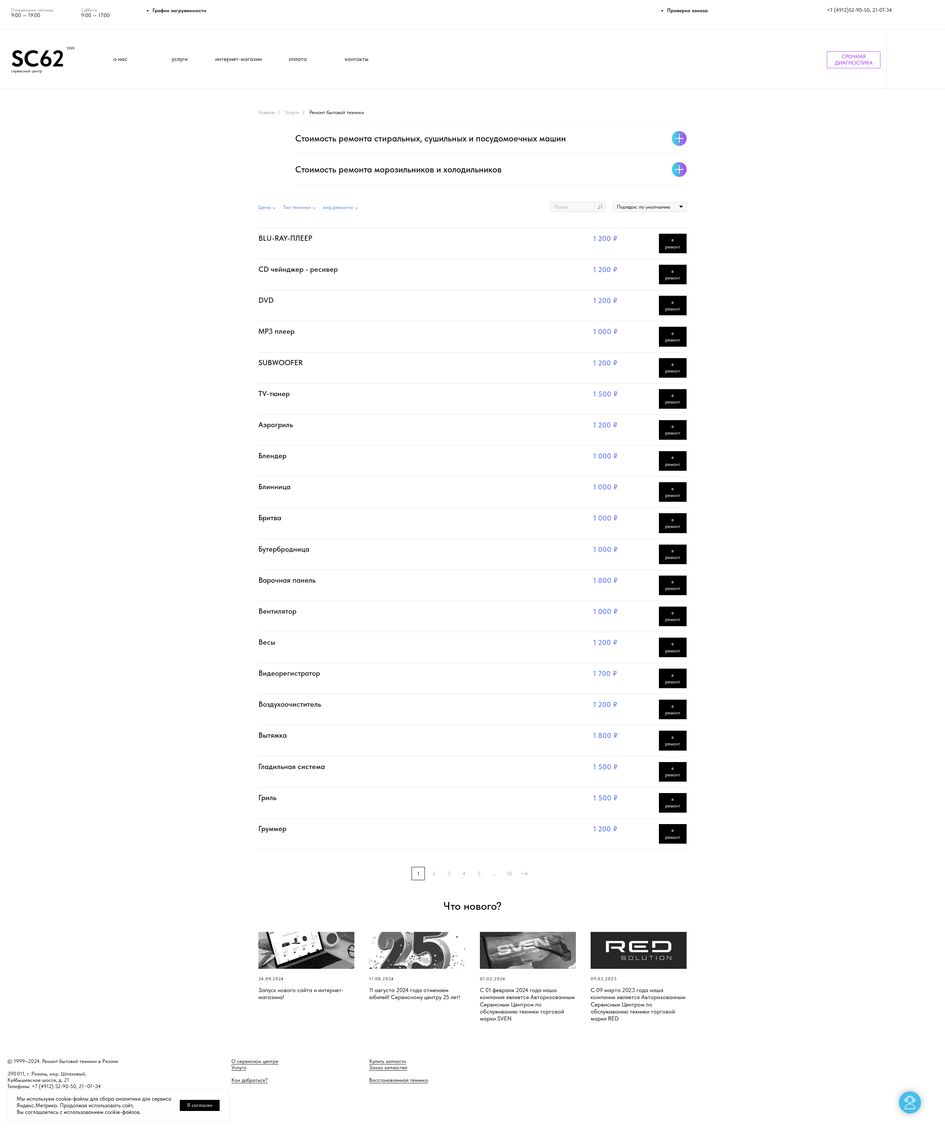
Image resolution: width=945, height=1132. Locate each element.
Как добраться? (249, 1080)
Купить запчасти (387, 1061)
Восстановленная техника (398, 1080)
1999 (70, 48)
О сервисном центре (254, 1061)
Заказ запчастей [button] (388, 1067)
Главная (266, 112)
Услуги (292, 112)
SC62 (37, 58)
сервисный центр (26, 71)
